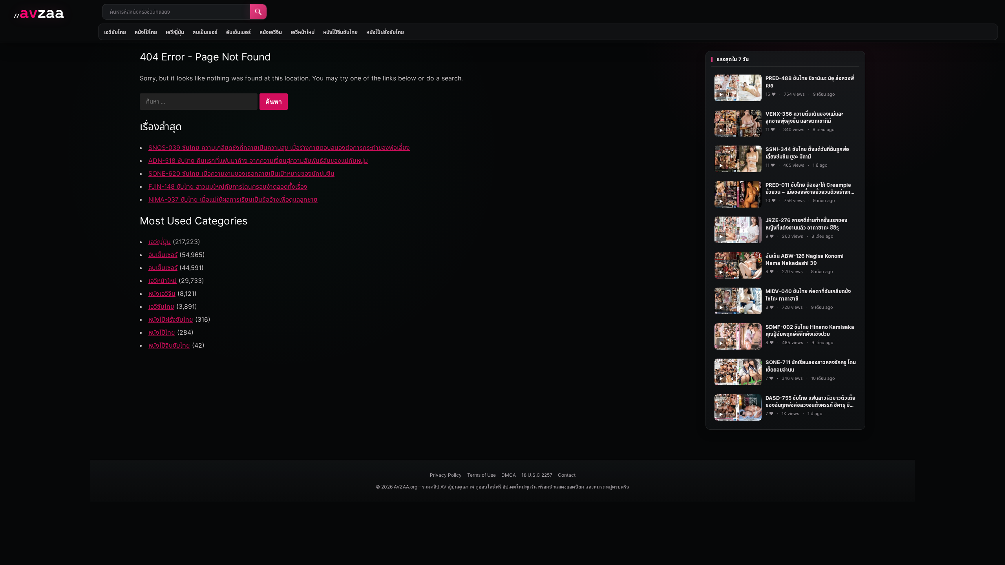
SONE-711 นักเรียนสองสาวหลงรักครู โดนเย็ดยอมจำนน (811, 366)
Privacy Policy (446, 475)
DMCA (508, 475)
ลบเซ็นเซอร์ (205, 32)
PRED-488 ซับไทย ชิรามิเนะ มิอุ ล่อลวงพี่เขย (810, 82)
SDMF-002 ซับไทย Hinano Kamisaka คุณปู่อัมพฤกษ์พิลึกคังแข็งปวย (810, 330)
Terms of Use (481, 475)
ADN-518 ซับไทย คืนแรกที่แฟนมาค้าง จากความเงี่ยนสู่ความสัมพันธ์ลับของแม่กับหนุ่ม (258, 160)
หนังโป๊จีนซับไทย (340, 32)
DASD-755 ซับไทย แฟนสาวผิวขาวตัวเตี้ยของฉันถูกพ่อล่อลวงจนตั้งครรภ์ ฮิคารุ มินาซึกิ (810, 402)
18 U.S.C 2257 (536, 475)
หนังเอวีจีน (270, 32)
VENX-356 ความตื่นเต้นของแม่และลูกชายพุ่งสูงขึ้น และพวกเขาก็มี (804, 117)
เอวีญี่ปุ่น (175, 32)
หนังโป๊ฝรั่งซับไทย (385, 32)
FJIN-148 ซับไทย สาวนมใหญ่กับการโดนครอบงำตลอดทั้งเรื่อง (227, 186)
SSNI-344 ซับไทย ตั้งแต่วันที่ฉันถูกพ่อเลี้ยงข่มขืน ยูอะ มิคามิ (807, 153)
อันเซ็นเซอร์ (238, 32)
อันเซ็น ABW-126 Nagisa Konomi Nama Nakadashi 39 (805, 259)
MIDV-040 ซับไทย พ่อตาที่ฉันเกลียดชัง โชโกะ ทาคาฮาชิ (808, 295)
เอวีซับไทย (115, 32)
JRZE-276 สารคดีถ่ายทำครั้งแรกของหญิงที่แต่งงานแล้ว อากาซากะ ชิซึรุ (806, 224)
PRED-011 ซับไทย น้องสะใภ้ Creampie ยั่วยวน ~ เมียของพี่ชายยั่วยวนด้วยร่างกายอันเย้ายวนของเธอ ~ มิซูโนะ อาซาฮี (811, 189)
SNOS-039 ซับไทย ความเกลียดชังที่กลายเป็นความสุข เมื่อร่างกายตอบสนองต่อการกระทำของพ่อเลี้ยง (279, 147)
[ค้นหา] (258, 11)
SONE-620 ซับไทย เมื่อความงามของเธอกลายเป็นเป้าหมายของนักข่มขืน (241, 173)
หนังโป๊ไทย (146, 32)
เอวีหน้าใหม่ (302, 32)
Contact (567, 475)
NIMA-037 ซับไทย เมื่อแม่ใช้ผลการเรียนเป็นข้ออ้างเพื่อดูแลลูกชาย (233, 199)
